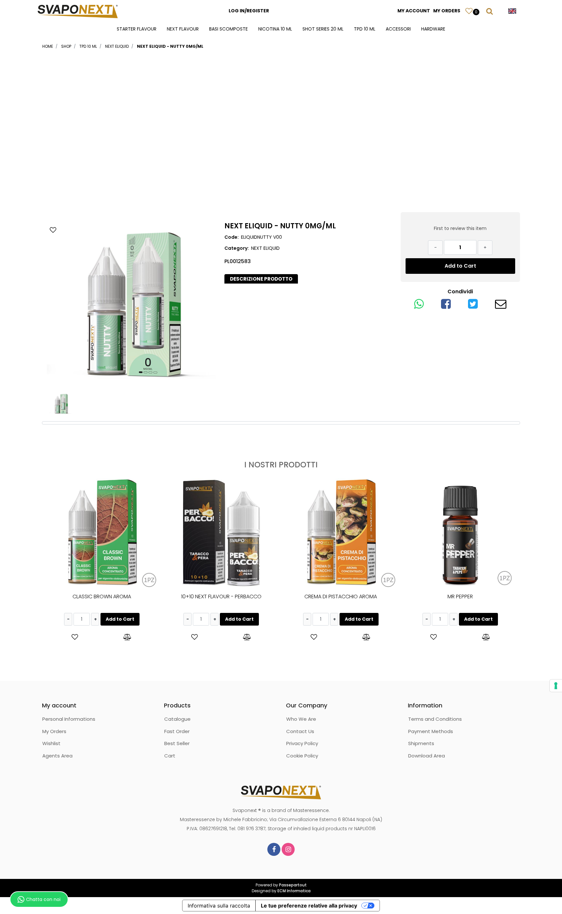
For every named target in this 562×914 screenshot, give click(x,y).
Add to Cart (460, 266)
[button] (131, 304)
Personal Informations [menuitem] (68, 719)
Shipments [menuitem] (421, 743)
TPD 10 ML (88, 46)
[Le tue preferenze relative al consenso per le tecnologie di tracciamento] (556, 685)
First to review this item (460, 228)
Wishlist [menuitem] (51, 743)
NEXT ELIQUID (117, 46)
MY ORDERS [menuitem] (446, 10)
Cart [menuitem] (169, 755)
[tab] (261, 279)
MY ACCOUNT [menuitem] (413, 10)
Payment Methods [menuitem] (430, 731)
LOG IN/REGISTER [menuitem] (249, 10)
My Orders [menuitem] (54, 731)
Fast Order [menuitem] (177, 731)
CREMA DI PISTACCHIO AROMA (340, 596)
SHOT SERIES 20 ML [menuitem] (322, 29)
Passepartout (293, 885)
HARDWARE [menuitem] (433, 29)
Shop (66, 46)
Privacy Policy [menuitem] (302, 743)
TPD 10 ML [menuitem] (364, 29)
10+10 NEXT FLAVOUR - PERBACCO (221, 596)
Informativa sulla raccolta (219, 905)
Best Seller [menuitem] (177, 743)
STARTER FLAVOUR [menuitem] (136, 29)
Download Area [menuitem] (426, 755)
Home (47, 46)
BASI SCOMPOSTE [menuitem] (228, 29)
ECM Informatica (294, 891)
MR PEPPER (460, 596)
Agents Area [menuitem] (57, 755)
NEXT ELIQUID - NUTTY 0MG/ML (170, 46)
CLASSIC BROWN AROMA (102, 596)
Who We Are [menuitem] (301, 719)
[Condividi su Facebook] (446, 306)
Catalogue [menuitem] (177, 719)
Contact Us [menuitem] (300, 731)
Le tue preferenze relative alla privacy (309, 905)
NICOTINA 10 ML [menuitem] (275, 29)
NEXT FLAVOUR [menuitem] (183, 29)
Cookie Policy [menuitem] (302, 755)
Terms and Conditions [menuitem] (435, 719)
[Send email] (500, 306)
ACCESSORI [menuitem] (398, 29)
